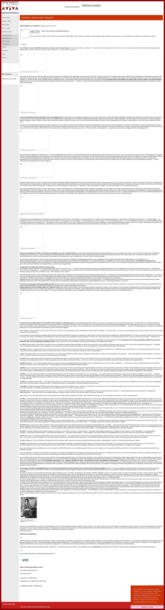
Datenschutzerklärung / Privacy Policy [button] (145, 602)
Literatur (4, 47)
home (48, 607)
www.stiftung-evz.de (25, 573)
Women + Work (6, 21)
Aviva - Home (6, 17)
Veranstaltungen (6, 38)
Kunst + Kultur (6, 28)
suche (24, 607)
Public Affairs (5, 24)
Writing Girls (5, 44)
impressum (35, 607)
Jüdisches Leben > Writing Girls (31, 586)
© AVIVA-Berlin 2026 (9, 604)
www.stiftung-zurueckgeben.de (28, 570)
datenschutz (42, 607)
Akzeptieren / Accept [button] (147, 607)
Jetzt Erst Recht (6, 35)
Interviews (5, 50)
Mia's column (6, 41)
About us (4, 57)
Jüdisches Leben (7, 31)
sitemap (29, 607)
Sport (3, 54)
